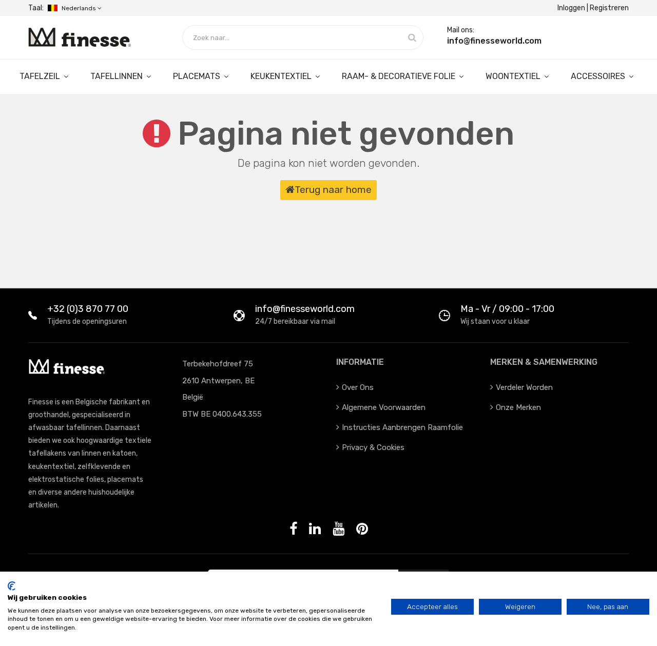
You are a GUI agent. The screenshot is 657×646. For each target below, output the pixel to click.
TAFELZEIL (41, 76)
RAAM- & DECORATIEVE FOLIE (399, 76)
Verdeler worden (524, 387)
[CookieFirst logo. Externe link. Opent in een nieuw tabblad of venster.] (11, 586)
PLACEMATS (197, 76)
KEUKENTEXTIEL (282, 76)
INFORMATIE (360, 362)
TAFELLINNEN (117, 76)
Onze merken (518, 407)
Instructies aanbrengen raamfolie (402, 427)
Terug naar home (333, 189)
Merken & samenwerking (543, 362)
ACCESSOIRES (599, 76)
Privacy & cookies (373, 447)
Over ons (358, 387)
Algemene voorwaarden (384, 407)
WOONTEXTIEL (514, 76)
